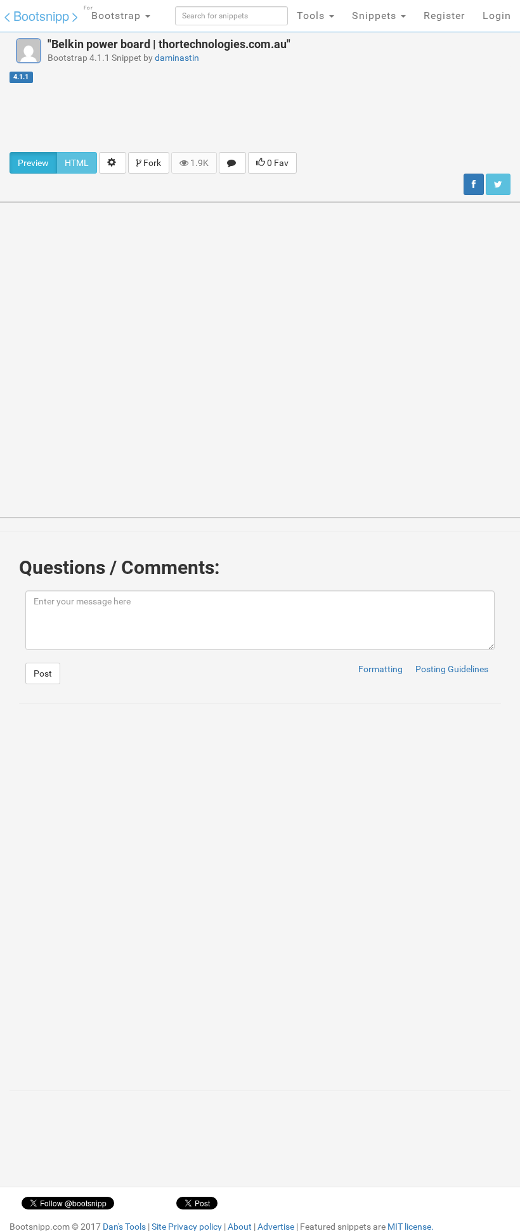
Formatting (380, 669)
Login (497, 16)
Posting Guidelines (451, 669)
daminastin (177, 58)
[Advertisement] (260, 117)
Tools (312, 16)
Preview (33, 163)
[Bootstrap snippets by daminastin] (29, 51)
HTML (77, 163)
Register (444, 16)
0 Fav (277, 163)
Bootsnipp (41, 15)
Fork (151, 163)
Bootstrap (114, 13)
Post (43, 673)
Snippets (376, 16)
